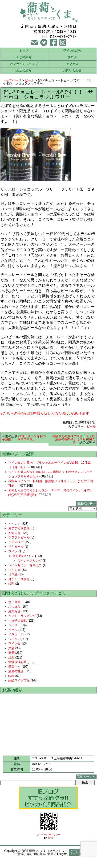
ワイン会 (14, 570)
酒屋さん (14, 666)
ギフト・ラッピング (22, 616)
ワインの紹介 (72, 50)
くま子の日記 (17, 620)
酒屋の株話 (16, 671)
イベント (14, 523)
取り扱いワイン (23, 556)
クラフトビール (19, 537)
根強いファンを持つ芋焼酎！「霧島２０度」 (24, 437)
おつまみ (14, 606)
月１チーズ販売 (19, 579)
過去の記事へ (86, 503)
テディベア (16, 542)
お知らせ (14, 533)
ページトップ (74, 852)
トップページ (12, 80)
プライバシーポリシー (48, 834)
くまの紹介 (24, 57)
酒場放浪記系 (17, 662)
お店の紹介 (24, 70)
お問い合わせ (72, 70)
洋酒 (11, 648)
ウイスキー (16, 602)
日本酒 (12, 574)
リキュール (16, 546)
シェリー (14, 625)
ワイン (12, 551)
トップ (23, 50)
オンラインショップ (24, 64)
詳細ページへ (86, 777)
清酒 (11, 652)
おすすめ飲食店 (19, 528)
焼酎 (11, 583)
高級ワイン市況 (19, 680)
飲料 (11, 676)
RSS (50, 838)
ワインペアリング (29, 560)
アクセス (72, 64)
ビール (29, 80)
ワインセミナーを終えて (25, 565)
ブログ (72, 57)
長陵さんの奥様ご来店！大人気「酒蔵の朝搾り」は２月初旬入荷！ (73, 439)
